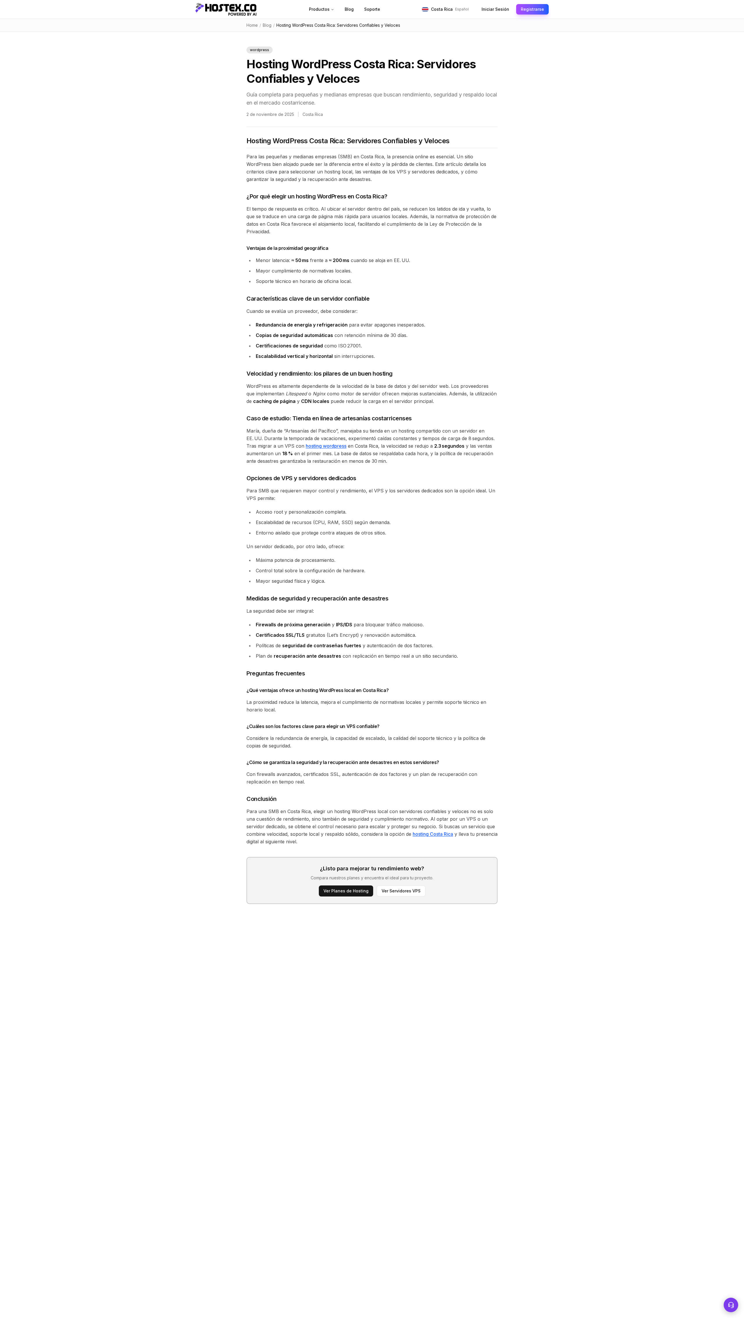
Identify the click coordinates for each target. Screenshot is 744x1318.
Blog (349, 9)
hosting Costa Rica (433, 834)
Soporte (372, 9)
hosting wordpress (326, 446)
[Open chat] (731, 1305)
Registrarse (532, 9)
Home (252, 25)
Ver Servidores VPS (401, 890)
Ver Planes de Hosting (346, 890)
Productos (319, 9)
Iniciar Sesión (495, 9)
